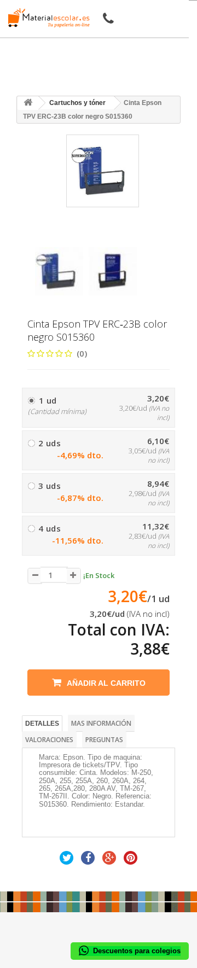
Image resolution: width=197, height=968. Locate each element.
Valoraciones (49, 739)
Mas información (101, 723)
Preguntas (104, 739)
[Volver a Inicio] (28, 103)
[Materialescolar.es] (46, 17)
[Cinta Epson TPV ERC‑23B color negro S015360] (59, 271)
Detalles (42, 723)
